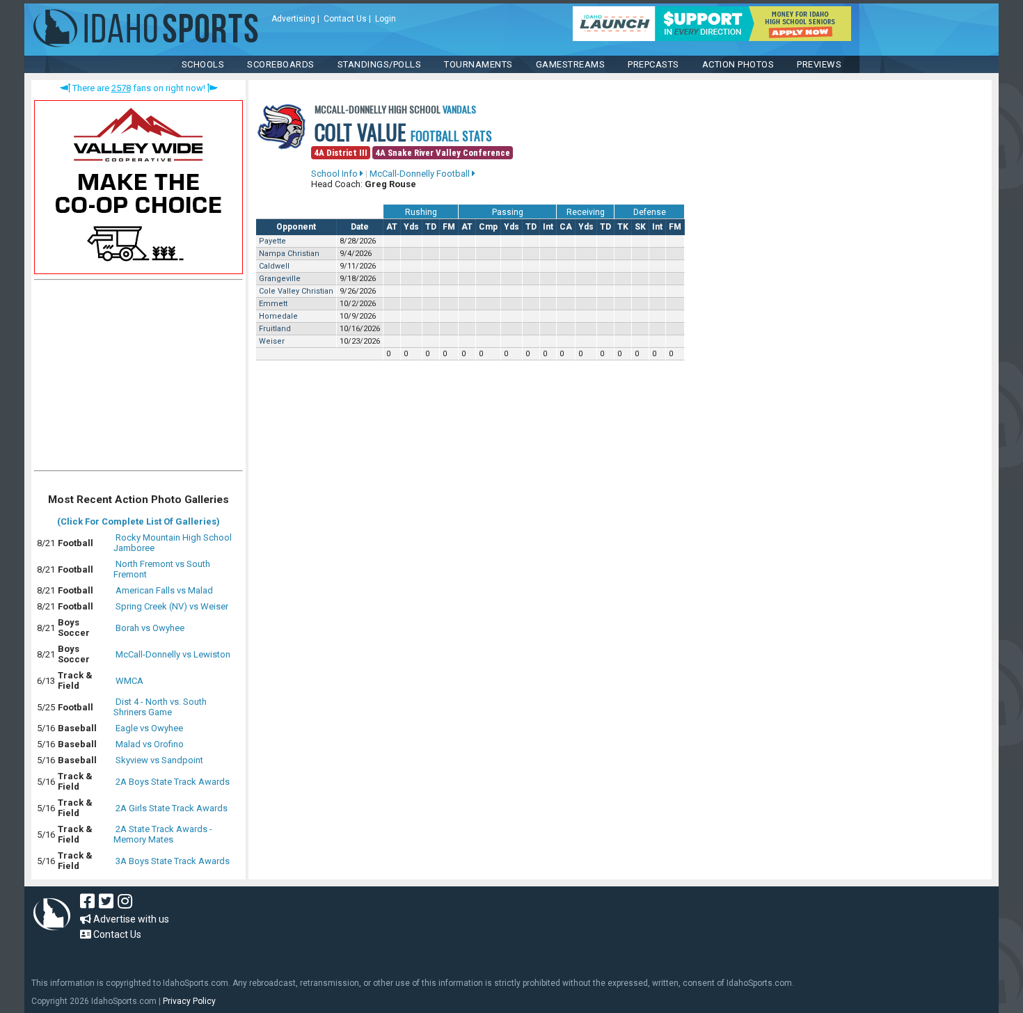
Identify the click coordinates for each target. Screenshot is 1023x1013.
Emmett (273, 303)
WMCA (129, 681)
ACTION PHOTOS (738, 64)
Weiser (272, 341)
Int (548, 227)
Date (360, 227)
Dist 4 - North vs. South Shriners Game (160, 706)
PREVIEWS (819, 64)
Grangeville (280, 278)
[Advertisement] (138, 378)
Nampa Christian (289, 253)
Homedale (278, 316)
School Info (335, 173)
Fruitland (275, 328)
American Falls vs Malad (164, 590)
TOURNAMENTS (478, 64)
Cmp (488, 227)
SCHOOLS (203, 64)
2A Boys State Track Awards (173, 781)
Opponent (296, 227)
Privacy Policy (189, 1001)
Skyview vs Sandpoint (159, 760)
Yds (411, 227)
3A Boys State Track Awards (173, 861)
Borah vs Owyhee (150, 628)
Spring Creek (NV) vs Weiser (172, 606)
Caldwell (274, 266)
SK (640, 227)
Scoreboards (281, 64)
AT (391, 227)
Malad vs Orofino (150, 744)
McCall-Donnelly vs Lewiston (173, 654)
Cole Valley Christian (296, 291)
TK (622, 227)
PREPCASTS (653, 64)
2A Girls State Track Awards (172, 808)
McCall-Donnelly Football (421, 173)
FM (449, 227)
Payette (272, 241)
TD (430, 227)
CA (566, 227)
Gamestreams (570, 64)
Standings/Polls (380, 64)
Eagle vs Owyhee (149, 728)
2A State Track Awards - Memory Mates (162, 834)
